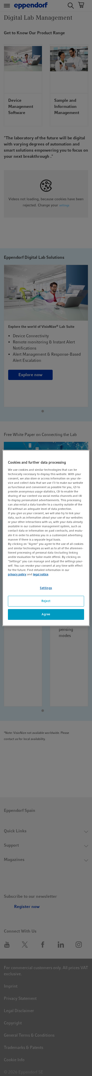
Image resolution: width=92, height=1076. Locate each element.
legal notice (40, 574)
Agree (46, 614)
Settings (46, 588)
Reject (45, 601)
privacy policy (17, 574)
